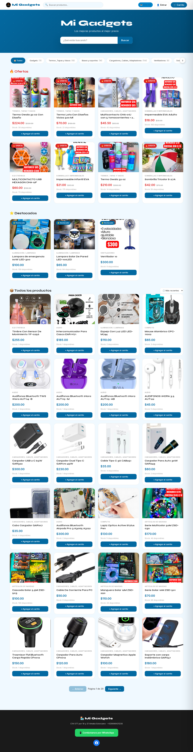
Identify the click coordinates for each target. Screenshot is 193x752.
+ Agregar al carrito (30, 133)
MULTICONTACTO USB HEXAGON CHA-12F (27, 181)
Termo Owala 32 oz (113, 179)
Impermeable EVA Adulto (161, 114)
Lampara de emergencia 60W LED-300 (28, 258)
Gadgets (35, 60)
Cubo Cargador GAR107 (27, 525)
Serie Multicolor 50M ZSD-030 (162, 527)
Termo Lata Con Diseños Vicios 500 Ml (72, 116)
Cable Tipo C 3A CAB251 (116, 460)
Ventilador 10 (109, 256)
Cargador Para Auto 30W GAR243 (161, 462)
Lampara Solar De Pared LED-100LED (72, 258)
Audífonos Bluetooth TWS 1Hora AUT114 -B (29, 398)
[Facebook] (96, 743)
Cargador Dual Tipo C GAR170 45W (70, 462)
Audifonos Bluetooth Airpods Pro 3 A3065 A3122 (73, 527)
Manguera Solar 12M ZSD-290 (117, 591)
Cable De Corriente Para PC (74, 590)
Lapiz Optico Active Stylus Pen (117, 527)
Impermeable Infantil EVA (72, 179)
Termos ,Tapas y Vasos (62, 60)
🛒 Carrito (179, 5)
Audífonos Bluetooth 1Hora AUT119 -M (73, 398)
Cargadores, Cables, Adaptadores (128, 60)
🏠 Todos (18, 60)
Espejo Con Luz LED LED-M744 (117, 333)
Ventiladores (161, 60)
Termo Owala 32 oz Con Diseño (27, 116)
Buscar (125, 40)
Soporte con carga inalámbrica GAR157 (158, 656)
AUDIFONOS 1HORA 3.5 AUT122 (159, 398)
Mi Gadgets (26, 5)
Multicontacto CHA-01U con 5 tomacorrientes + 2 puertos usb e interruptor (117, 116)
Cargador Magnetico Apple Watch (118, 656)
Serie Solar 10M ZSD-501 (160, 590)
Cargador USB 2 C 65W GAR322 (27, 462)
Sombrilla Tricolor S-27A (160, 179)
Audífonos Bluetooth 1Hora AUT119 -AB (118, 398)
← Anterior (77, 689)
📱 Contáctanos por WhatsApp (96, 732)
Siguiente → (114, 689)
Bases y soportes (92, 60)
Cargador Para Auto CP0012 (69, 656)
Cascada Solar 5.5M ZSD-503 (28, 591)
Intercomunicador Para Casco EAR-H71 (71, 333)
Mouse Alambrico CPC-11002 (160, 333)
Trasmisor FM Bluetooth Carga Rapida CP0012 (28, 656)
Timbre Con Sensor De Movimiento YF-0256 (26, 333)
